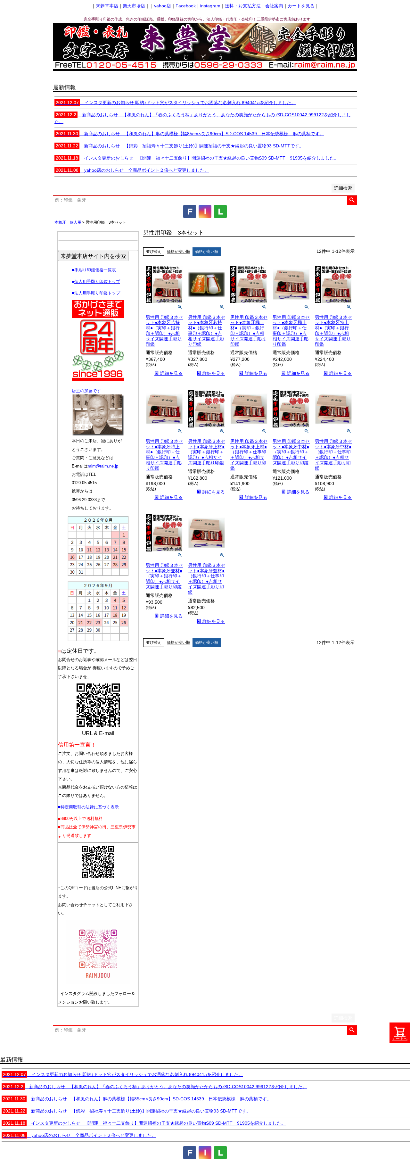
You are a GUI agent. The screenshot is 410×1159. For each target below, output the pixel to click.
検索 (352, 200)
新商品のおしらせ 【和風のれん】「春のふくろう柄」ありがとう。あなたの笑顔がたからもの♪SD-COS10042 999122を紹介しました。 (155, 1086)
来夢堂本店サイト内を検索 (93, 256)
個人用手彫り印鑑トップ (97, 281)
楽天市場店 (134, 5)
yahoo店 (162, 5)
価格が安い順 (178, 251)
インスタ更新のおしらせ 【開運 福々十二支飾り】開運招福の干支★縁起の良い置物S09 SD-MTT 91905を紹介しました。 (197, 158)
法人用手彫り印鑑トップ (97, 293)
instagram (210, 5)
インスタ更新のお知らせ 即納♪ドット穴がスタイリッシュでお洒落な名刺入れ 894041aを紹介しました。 (176, 102)
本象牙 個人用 (67, 222)
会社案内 (274, 5)
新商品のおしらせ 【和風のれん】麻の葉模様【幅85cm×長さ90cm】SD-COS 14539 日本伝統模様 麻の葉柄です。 (190, 133)
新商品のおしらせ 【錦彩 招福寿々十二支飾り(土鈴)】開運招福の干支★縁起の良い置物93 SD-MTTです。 (180, 145)
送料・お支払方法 (243, 5)
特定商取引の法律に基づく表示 (90, 807)
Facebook (186, 5)
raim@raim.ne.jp (103, 466)
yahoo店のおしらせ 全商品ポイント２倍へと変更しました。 (132, 170)
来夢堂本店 (107, 5)
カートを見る (301, 5)
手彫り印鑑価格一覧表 (95, 270)
